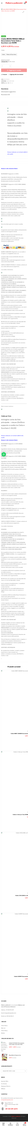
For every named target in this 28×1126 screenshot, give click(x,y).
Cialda (2, 50)
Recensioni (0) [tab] (5, 94)
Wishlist (3, 1033)
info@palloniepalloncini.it (10, 1013)
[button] (23, 12)
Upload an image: (5, 59)
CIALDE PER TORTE (10, 81)
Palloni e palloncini (14, 3)
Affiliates (3, 1088)
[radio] (3, 54)
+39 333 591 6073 (10, 1009)
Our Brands (4, 1083)
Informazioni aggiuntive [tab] (8, 92)
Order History (4, 1025)
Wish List (3, 1028)
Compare (5, 74)
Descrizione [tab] (4, 89)
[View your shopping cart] (25, 3)
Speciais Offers (4, 1081)
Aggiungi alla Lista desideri (16, 74)
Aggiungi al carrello (15, 70)
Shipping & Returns (5, 1086)
